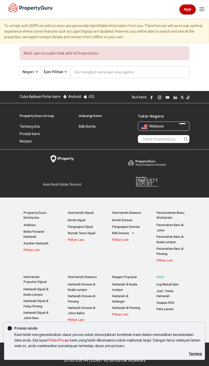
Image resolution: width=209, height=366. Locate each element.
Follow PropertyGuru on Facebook (151, 97)
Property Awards (146, 163)
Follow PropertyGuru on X (181, 97)
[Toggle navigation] (202, 9)
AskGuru (29, 225)
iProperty (62, 159)
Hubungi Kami (90, 115)
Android (74, 97)
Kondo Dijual (76, 220)
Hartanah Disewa (126, 212)
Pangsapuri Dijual (80, 227)
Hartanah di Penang (126, 308)
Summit (62, 184)
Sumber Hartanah (35, 243)
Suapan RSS (165, 303)
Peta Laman (165, 309)
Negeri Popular (124, 276)
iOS (91, 97)
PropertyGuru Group (37, 115)
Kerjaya (26, 141)
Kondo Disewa (122, 220)
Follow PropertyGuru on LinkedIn (175, 97)
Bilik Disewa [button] (121, 233)
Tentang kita (30, 126)
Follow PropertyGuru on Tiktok (187, 97)
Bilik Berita (87, 126)
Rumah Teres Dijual (81, 233)
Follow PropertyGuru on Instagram (159, 97)
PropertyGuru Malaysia (34, 215)
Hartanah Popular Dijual (35, 279)
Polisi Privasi (59, 340)
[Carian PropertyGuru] (186, 139)
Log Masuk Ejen (167, 284)
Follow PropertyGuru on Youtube (167, 97)
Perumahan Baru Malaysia (170, 215)
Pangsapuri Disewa (126, 227)
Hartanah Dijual (81, 212)
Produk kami (30, 134)
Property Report (146, 182)
